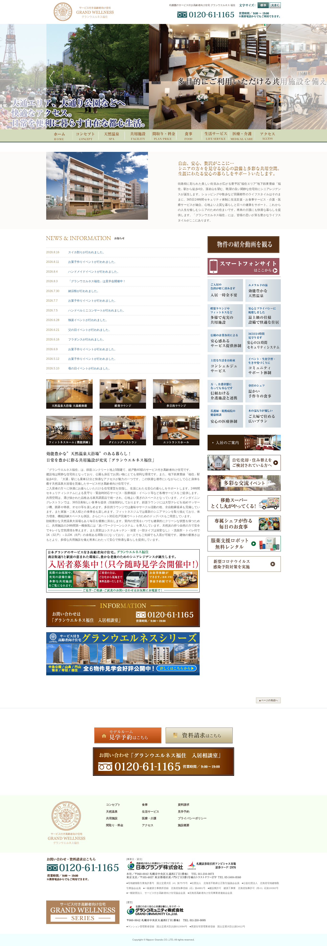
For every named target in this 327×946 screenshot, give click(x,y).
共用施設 (112, 818)
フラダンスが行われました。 (87, 339)
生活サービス (150, 811)
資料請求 (183, 804)
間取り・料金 (114, 825)
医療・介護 (149, 818)
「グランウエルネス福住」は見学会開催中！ (97, 281)
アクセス (147, 825)
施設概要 (183, 825)
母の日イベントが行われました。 (89, 368)
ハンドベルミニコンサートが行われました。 (97, 310)
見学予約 (183, 811)
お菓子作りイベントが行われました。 (92, 262)
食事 (145, 804)
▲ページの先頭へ (268, 700)
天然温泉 (112, 811)
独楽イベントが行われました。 (88, 320)
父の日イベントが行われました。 (89, 330)
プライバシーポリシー (192, 818)
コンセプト (113, 804)
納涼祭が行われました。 (84, 291)
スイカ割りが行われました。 (87, 252)
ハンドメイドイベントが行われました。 (94, 271)
